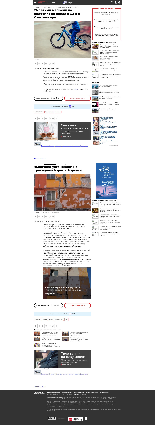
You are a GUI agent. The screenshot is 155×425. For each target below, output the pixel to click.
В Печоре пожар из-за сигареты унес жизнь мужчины (106, 27)
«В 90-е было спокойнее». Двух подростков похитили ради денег (109, 69)
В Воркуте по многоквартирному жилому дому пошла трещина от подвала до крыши (51, 339)
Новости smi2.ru (40, 158)
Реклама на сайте (67, 392)
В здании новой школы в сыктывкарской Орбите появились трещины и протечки (51, 345)
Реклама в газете (79, 392)
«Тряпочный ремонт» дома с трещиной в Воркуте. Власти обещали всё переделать (50, 334)
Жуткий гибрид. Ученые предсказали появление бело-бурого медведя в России (110, 64)
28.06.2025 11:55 (38, 7)
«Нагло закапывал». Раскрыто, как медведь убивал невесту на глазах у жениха (110, 216)
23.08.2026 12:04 (38, 164)
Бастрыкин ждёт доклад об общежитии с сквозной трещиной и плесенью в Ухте (79, 339)
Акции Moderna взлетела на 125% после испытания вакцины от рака (109, 103)
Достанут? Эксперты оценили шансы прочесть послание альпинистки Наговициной (110, 76)
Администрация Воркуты (51, 212)
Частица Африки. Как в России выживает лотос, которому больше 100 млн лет (110, 222)
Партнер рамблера (62, 418)
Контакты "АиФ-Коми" (92, 392)
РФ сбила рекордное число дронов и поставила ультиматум (109, 97)
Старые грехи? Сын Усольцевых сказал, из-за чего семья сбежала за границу (110, 234)
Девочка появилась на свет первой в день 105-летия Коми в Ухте (106, 20)
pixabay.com (37, 59)
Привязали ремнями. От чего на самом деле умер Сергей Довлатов (109, 91)
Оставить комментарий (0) (77, 98)
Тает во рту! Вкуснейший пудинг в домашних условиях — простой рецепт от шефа (109, 46)
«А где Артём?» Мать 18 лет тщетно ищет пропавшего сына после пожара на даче (109, 52)
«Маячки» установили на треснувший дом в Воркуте (106, 13)
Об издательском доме (53, 392)
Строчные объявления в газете (55, 394)
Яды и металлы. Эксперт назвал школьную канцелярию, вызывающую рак (109, 58)
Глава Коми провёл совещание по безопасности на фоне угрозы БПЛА (107, 35)
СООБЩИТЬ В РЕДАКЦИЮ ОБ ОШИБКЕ (76, 394)
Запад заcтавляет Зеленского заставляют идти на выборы (107, 109)
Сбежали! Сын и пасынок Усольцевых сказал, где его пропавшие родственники (110, 228)
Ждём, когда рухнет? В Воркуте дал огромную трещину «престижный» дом (63, 288)
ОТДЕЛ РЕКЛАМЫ (104, 392)
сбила (76, 89)
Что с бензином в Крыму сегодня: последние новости (108, 86)
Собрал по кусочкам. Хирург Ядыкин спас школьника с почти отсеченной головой (110, 204)
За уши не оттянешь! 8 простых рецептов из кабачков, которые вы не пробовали (110, 210)
